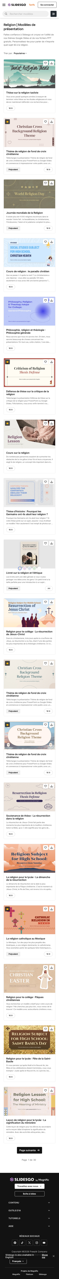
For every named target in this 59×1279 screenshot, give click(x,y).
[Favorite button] (45, 63)
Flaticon (29, 1274)
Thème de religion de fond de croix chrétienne (26, 153)
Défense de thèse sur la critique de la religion (27, 393)
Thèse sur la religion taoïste (22, 92)
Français (16, 1261)
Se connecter (47, 4)
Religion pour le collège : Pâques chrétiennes (25, 998)
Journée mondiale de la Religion (24, 212)
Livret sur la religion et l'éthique (24, 573)
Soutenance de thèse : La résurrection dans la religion (28, 817)
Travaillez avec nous (27, 1186)
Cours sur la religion (17, 452)
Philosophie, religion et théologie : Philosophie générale (26, 331)
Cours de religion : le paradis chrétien (27, 271)
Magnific (16, 1274)
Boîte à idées (29, 1193)
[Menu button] (3, 4)
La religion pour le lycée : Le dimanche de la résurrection (28, 878)
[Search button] (6, 14)
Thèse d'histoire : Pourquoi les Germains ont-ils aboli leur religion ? (27, 513)
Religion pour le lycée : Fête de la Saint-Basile (28, 1060)
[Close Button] (53, 1256)
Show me (45, 1256)
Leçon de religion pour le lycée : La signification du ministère (26, 1121)
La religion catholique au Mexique (25, 938)
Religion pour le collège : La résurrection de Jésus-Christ (29, 633)
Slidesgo (43, 1274)
